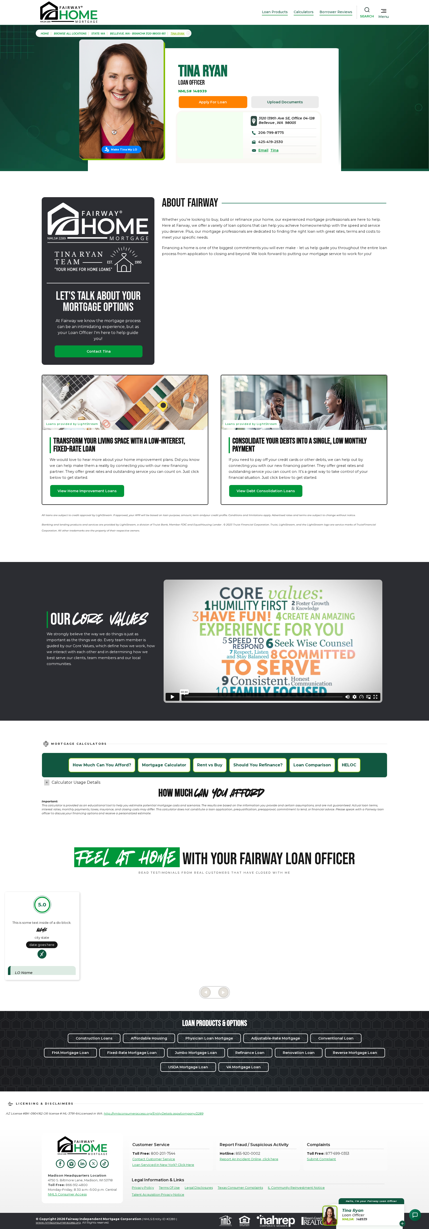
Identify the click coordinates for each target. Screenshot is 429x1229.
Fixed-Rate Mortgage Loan (132, 1052)
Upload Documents (285, 102)
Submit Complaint (321, 1159)
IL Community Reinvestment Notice (296, 1188)
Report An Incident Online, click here (249, 1159)
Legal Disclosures (199, 1188)
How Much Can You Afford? (102, 765)
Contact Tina (99, 351)
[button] (364, 1211)
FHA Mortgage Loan (70, 1052)
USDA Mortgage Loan (188, 1067)
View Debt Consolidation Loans (266, 491)
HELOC (349, 765)
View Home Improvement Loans (87, 491)
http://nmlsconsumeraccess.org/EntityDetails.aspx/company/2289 (153, 1113)
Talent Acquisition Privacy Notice (158, 1194)
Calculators (304, 12)
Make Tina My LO (124, 149)
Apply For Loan (213, 102)
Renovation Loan (299, 1052)
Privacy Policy (143, 1188)
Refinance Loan (249, 1052)
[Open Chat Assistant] (415, 1215)
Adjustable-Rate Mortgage (275, 1038)
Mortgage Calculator (164, 765)
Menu (383, 17)
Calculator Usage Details (76, 782)
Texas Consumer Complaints (240, 1188)
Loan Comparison (312, 765)
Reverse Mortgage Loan (355, 1052)
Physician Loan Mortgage (209, 1038)
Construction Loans (94, 1038)
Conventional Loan (336, 1038)
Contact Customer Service (153, 1159)
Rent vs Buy (209, 765)
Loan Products (275, 12)
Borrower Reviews (336, 12)
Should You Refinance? (258, 765)
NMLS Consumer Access (67, 1194)
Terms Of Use (169, 1188)
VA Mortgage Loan (243, 1067)
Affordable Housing (149, 1038)
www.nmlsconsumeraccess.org (58, 1222)
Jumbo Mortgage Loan (196, 1052)
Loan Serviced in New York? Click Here (163, 1165)
